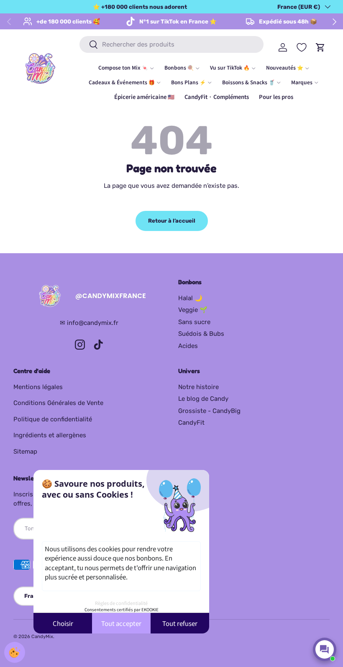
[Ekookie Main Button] (14, 652)
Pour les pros (276, 97)
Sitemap (25, 451)
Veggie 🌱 (192, 310)
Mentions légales (38, 387)
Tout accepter (121, 623)
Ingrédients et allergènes (49, 435)
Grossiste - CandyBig (209, 411)
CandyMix (42, 636)
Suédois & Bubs (201, 333)
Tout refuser (179, 623)
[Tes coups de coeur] (301, 47)
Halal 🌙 (190, 298)
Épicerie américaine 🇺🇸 (144, 97)
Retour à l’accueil (171, 221)
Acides (188, 346)
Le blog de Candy (203, 398)
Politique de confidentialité (52, 419)
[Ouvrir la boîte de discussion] (324, 649)
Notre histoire (198, 387)
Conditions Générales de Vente (58, 403)
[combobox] (171, 44)
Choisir (63, 623)
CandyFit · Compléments (216, 97)
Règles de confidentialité (121, 603)
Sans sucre (194, 322)
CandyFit (191, 422)
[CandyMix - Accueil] (89, 296)
